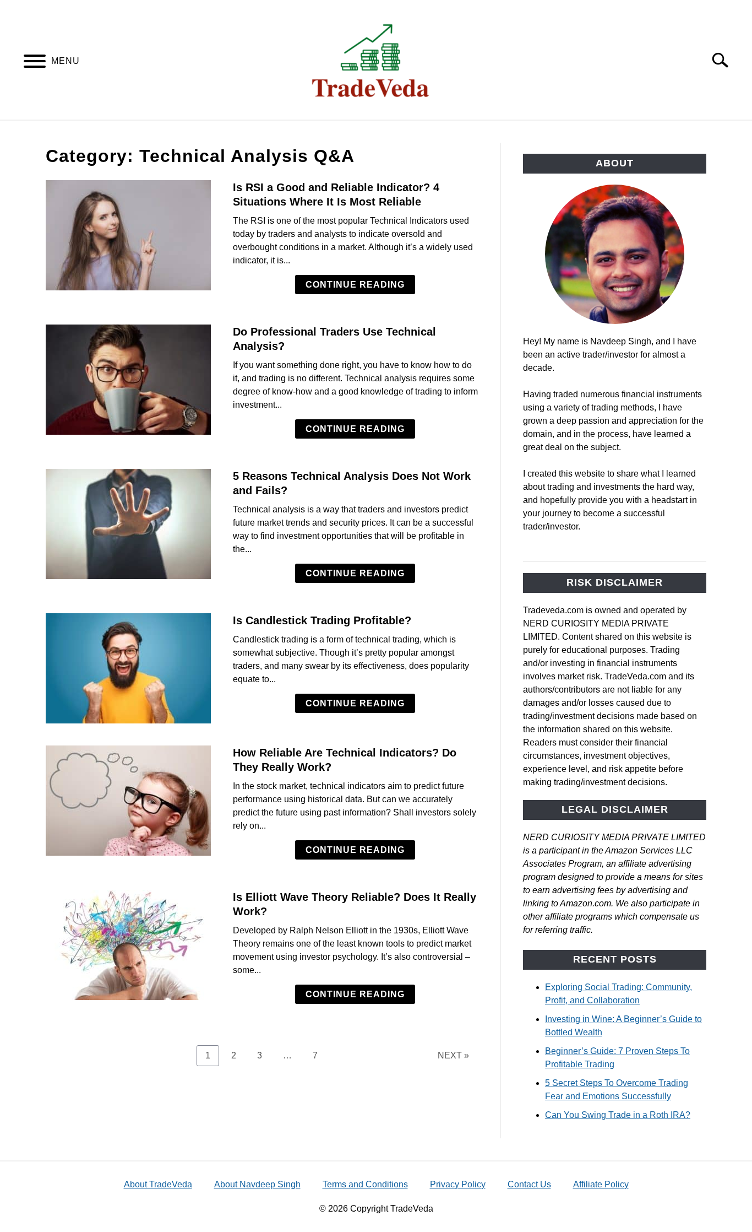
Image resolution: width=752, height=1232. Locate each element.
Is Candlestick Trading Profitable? (322, 620)
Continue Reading (355, 284)
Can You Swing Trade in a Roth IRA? (617, 1115)
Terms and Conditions (365, 1184)
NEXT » (453, 1055)
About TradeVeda (158, 1184)
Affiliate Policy (601, 1184)
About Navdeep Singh (257, 1184)
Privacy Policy (458, 1184)
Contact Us (529, 1184)
